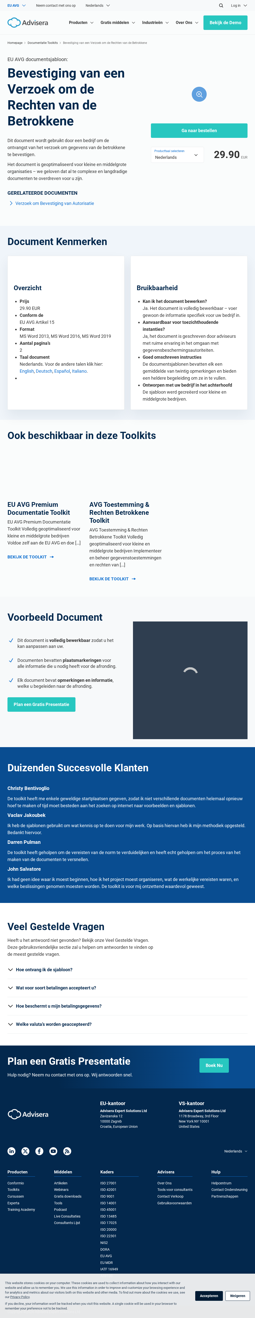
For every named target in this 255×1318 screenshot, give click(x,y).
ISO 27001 (108, 1183)
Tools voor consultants (174, 1190)
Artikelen (60, 1183)
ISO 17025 (108, 1223)
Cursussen (15, 1196)
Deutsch (44, 371)
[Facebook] (39, 1151)
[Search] (221, 5)
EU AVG (106, 1256)
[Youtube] (53, 1151)
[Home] (29, 22)
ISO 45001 (108, 1210)
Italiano (79, 371)
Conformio (15, 1183)
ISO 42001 (108, 1190)
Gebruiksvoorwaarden (174, 1203)
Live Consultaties (67, 1216)
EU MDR (106, 1263)
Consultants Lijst (67, 1223)
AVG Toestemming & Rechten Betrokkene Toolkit (119, 512)
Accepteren (209, 1296)
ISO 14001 (108, 1203)
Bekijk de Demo (225, 22)
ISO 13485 (108, 1216)
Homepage (14, 43)
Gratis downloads (67, 1196)
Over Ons (164, 1183)
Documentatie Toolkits (43, 43)
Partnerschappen (224, 1196)
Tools (58, 1203)
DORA (105, 1249)
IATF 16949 (109, 1269)
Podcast (60, 1210)
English (27, 371)
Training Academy (21, 1210)
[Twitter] (25, 1151)
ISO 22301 (108, 1236)
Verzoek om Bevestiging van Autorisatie (54, 203)
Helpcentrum (221, 1183)
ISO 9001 (107, 1196)
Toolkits (13, 1190)
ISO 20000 (108, 1229)
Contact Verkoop (170, 1196)
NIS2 (104, 1243)
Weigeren (237, 1296)
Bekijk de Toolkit (27, 556)
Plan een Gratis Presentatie (41, 704)
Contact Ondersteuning (229, 1190)
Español (62, 371)
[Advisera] (28, 1114)
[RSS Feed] (67, 1151)
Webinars (61, 1190)
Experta (13, 1203)
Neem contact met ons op (56, 5)
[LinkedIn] (11, 1151)
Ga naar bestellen (199, 130)
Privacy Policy (19, 1297)
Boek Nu (214, 1065)
